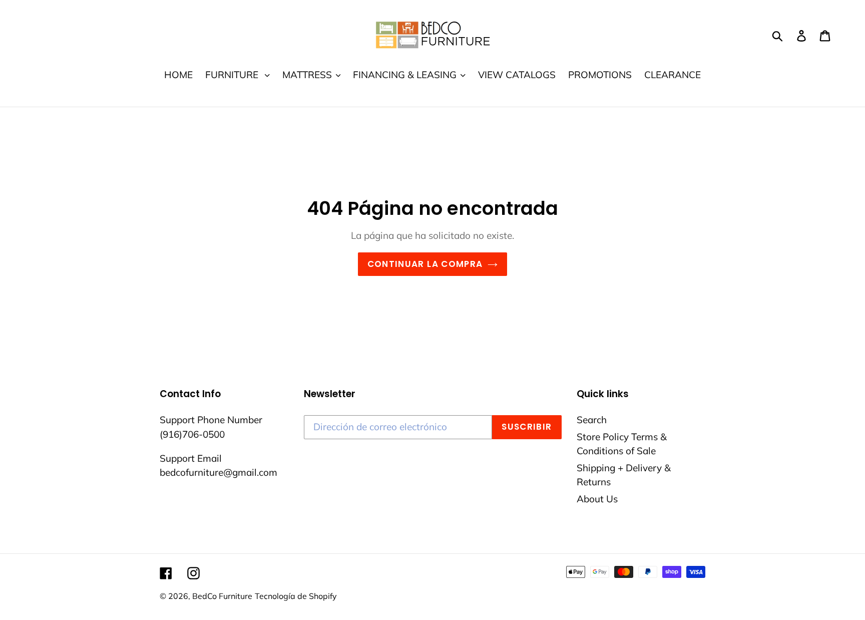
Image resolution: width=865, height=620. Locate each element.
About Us (597, 499)
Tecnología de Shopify (296, 596)
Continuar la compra (425, 264)
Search (592, 420)
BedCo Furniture (222, 596)
